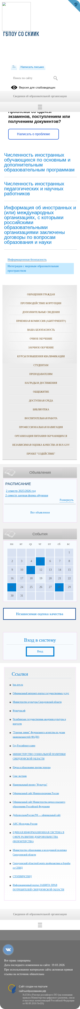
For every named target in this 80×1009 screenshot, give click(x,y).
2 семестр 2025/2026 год (21, 490)
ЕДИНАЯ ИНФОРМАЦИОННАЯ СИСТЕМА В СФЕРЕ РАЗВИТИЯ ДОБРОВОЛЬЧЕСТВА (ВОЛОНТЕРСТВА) (38, 837)
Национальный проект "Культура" (30, 784)
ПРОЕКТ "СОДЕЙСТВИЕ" (41, 453)
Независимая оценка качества (39, 614)
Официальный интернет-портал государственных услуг (41, 693)
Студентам (40, 365)
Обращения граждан (41, 294)
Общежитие (41, 391)
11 (30, 569)
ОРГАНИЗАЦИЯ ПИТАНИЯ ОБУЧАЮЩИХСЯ (41, 436)
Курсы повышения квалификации (41, 356)
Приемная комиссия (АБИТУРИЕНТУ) (41, 321)
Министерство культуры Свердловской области (37, 702)
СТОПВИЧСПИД (22, 876)
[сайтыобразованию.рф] (74, 6)
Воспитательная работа (41, 418)
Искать (55, 78)
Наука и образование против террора (31, 767)
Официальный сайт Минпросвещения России (36, 793)
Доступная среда (41, 400)
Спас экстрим (20, 776)
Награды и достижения (41, 383)
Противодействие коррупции (41, 303)
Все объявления (40, 512)
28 (59, 587)
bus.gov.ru (18, 684)
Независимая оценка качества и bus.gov (41, 444)
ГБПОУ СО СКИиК (21, 34)
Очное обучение (41, 338)
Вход (40, 651)
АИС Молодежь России (25, 823)
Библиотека (41, 409)
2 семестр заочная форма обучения (26, 495)
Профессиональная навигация (41, 427)
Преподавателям (41, 374)
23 (11, 587)
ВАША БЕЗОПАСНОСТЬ (41, 329)
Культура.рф (19, 710)
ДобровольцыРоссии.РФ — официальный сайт (37, 815)
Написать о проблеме (33, 134)
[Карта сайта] (14, 67)
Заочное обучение (41, 347)
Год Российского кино (24, 745)
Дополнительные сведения (41, 312)
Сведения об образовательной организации (40, 96)
